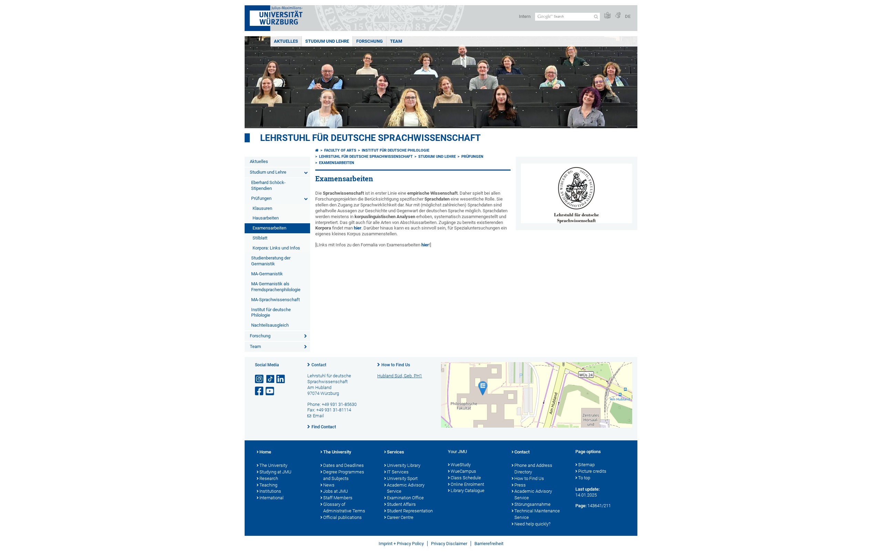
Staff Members (337, 497)
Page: (580, 505)
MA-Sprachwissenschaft (275, 299)
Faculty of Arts (340, 150)
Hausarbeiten (266, 218)
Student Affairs (401, 504)
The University (273, 465)
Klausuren (262, 208)
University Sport (402, 478)
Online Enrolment (467, 484)
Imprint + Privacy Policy (401, 543)
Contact (318, 364)
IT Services (398, 471)
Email (318, 415)
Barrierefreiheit (488, 543)
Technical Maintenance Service (537, 514)
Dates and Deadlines (343, 465)
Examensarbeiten (269, 228)
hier (357, 228)
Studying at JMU (275, 471)
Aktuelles (286, 41)
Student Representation (410, 510)
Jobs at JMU (335, 491)
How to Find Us (395, 364)
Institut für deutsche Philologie (271, 312)
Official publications (342, 517)
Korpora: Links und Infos (276, 248)
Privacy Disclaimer (449, 543)
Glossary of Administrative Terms (344, 507)
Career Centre (400, 517)
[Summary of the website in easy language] (607, 15)
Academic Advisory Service (405, 488)
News (329, 485)
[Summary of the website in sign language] (618, 15)
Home (265, 451)
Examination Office (405, 497)
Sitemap (586, 464)
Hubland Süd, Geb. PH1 (399, 375)
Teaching (268, 485)
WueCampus (463, 471)
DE (627, 16)
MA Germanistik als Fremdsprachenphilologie (275, 286)
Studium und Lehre (327, 41)
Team (396, 41)
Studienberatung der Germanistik (270, 260)
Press (520, 485)
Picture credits (592, 471)
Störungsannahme (532, 504)
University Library (403, 465)
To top (584, 477)
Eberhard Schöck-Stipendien (268, 185)
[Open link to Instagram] (260, 379)
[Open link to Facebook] (260, 391)
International (271, 497)
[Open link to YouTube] (270, 391)
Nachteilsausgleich (270, 325)
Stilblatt (260, 238)
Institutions (270, 491)
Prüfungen (261, 198)
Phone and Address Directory (533, 468)
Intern (525, 16)
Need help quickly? (532, 524)
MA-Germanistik (267, 273)
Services (395, 451)
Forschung (369, 41)
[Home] (317, 150)
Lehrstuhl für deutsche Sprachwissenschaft (370, 138)
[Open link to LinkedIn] (281, 379)
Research (268, 478)
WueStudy (461, 464)
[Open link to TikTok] (270, 379)
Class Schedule (466, 477)
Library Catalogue (467, 490)
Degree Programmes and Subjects (343, 475)
